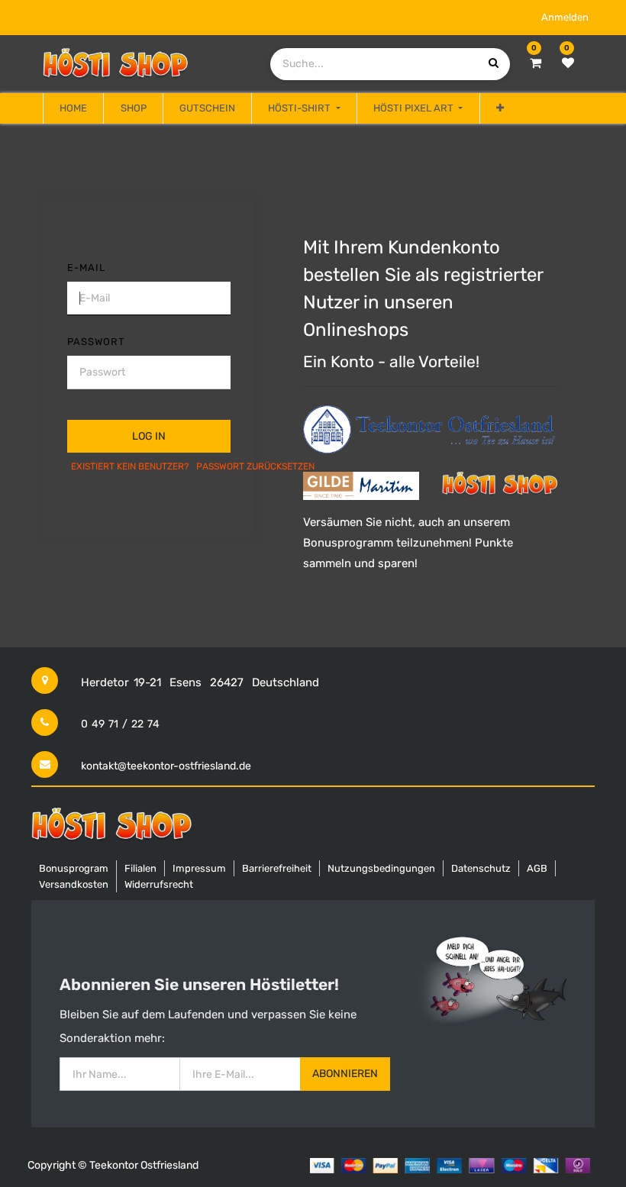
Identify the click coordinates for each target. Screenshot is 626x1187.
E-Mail (86, 267)
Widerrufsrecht (158, 884)
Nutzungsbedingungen (381, 868)
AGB (537, 868)
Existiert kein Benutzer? (130, 466)
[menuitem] (73, 108)
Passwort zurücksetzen (255, 466)
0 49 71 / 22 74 (120, 724)
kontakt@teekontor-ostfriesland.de (166, 766)
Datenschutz (481, 868)
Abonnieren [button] (345, 1073)
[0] (535, 63)
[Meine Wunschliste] (568, 63)
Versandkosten (73, 884)
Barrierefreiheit (276, 868)
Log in (149, 436)
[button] (500, 108)
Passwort (96, 341)
